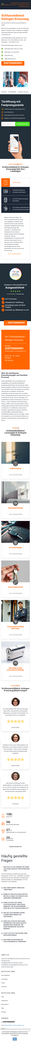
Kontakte (4, 986)
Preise (3, 983)
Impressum (4, 1000)
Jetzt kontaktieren (14, 254)
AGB (2, 996)
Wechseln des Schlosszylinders (15, 669)
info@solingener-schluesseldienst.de (15, 351)
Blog (2, 1008)
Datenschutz (5, 1004)
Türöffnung (15, 468)
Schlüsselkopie (15, 587)
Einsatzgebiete (5, 975)
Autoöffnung (15, 548)
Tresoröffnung (15, 508)
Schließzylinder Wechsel (15, 627)
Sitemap (3, 1012)
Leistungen (4, 979)
